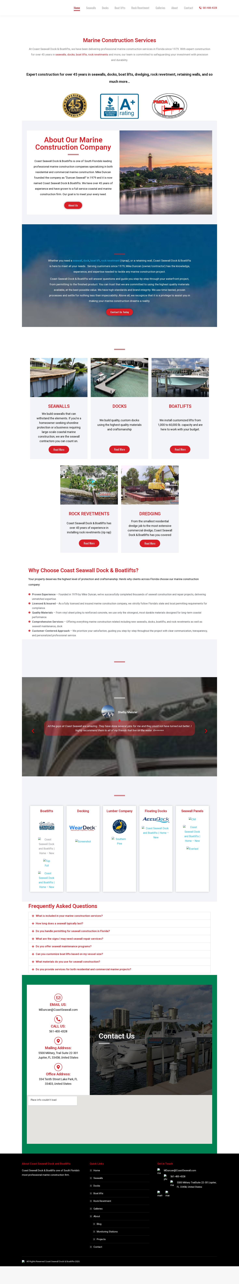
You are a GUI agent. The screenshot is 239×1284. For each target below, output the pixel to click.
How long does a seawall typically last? (59, 923)
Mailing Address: (58, 1048)
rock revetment (110, 260)
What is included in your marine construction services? (69, 915)
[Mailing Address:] (58, 1041)
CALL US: (58, 1026)
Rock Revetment (102, 1201)
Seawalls (98, 1178)
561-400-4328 (210, 7)
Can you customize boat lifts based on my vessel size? (69, 954)
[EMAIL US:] (58, 998)
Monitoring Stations (107, 1231)
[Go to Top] (234, 1279)
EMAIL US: (58, 1005)
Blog (99, 1224)
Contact (97, 1246)
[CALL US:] (58, 1019)
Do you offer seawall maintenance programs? (64, 946)
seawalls (60, 54)
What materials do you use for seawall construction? (68, 961)
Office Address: (58, 1074)
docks (71, 54)
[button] (33, 731)
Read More (58, 450)
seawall (77, 260)
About (96, 1216)
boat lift (95, 260)
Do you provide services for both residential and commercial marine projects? (83, 969)
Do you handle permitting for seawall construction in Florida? (73, 931)
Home (96, 1170)
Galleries (98, 1208)
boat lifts (81, 54)
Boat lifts (98, 1193)
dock (86, 260)
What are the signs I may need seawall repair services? (69, 938)
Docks (96, 1185)
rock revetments (98, 54)
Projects (101, 1239)
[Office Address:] (58, 1067)
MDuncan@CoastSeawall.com (180, 1170)
